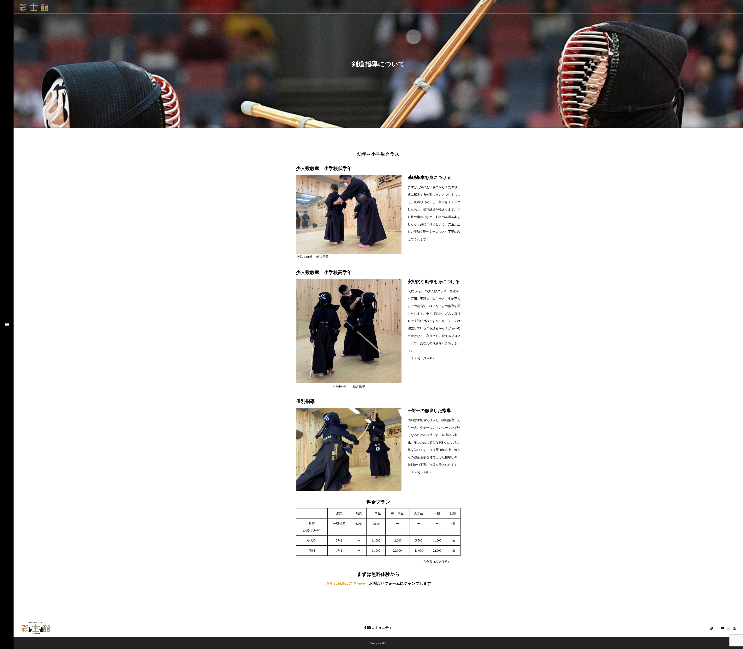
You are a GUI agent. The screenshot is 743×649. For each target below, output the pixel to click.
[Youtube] (723, 628)
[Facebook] (717, 628)
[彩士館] (33, 7)
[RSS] (734, 628)
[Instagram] (711, 628)
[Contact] (728, 628)
